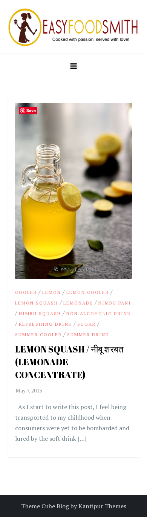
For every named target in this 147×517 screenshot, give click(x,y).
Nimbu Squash (40, 313)
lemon (51, 292)
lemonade (78, 303)
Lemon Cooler (87, 292)
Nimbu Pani (114, 303)
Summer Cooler (38, 334)
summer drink (88, 334)
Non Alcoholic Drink (98, 313)
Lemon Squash (36, 303)
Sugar (86, 324)
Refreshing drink (45, 324)
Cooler (26, 292)
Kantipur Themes (102, 506)
